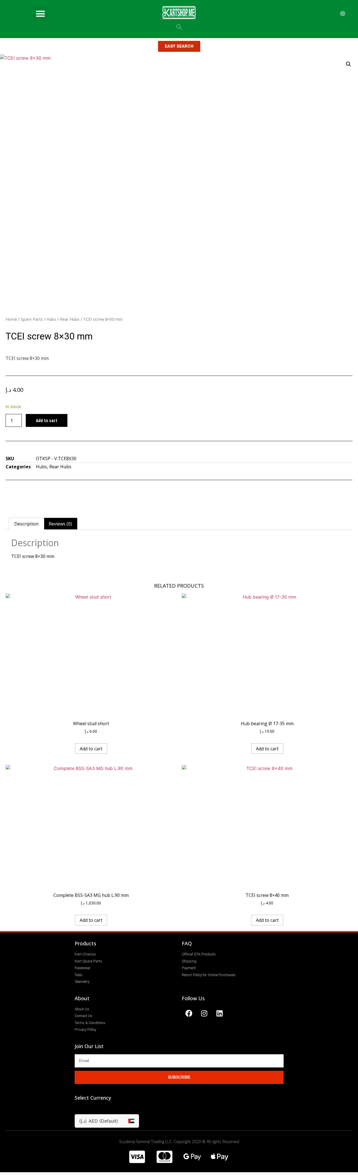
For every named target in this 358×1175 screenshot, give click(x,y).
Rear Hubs (69, 319)
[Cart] (342, 13)
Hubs (51, 319)
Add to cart (46, 420)
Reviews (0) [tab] (60, 524)
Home (11, 319)
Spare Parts (32, 319)
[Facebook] (189, 1013)
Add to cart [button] (91, 749)
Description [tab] (26, 524)
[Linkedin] (220, 1013)
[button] (40, 13)
